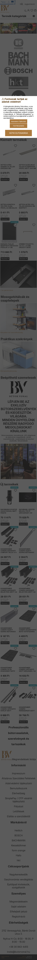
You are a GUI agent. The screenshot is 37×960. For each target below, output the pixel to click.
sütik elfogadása (18, 133)
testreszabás (18, 126)
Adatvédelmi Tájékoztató (18, 121)
